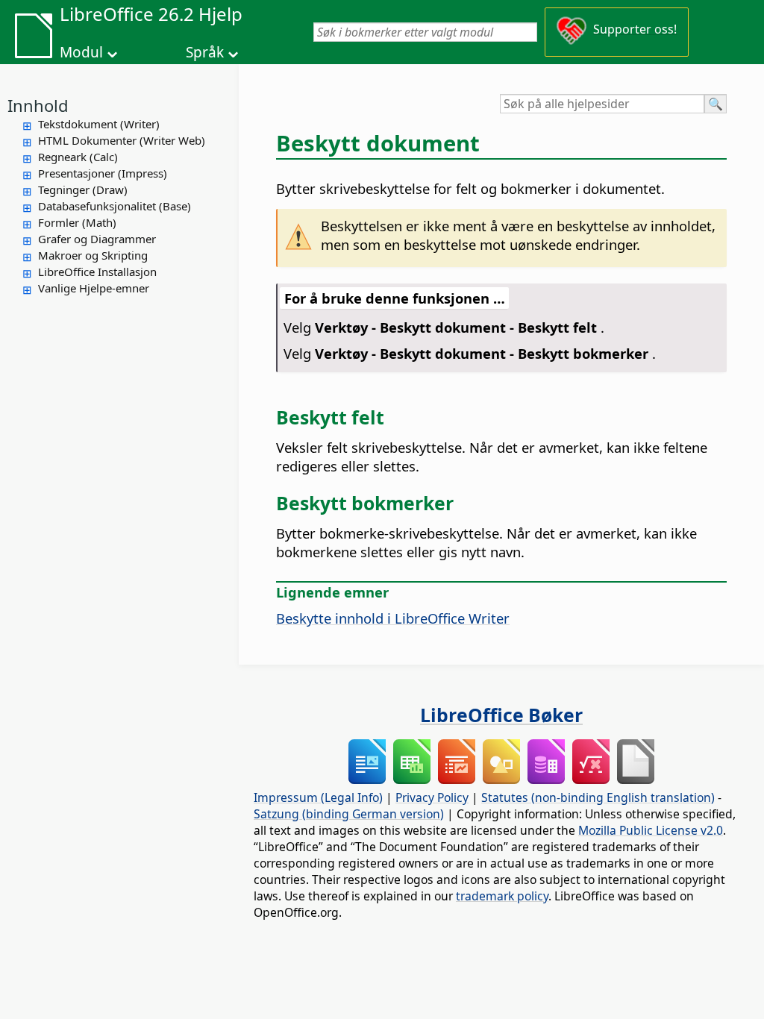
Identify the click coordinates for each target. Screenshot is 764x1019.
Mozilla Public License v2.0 (650, 830)
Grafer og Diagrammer (97, 238)
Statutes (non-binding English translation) (598, 797)
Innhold (38, 105)
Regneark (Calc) (78, 156)
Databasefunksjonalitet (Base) (114, 205)
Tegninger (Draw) (83, 189)
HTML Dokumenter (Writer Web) (121, 140)
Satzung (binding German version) (349, 814)
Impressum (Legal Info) (318, 797)
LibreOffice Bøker (501, 714)
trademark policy (502, 896)
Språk (205, 52)
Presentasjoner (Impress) (102, 173)
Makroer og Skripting (93, 255)
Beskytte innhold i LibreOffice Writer (393, 618)
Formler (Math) (77, 222)
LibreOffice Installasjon (97, 271)
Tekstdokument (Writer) (99, 123)
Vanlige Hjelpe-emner (93, 287)
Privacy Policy (432, 797)
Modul (81, 52)
